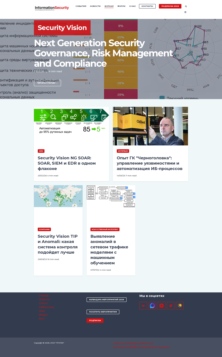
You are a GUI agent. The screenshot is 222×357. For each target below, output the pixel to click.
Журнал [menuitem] (109, 6)
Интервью (123, 151)
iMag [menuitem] (42, 311)
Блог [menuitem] (42, 318)
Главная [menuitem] (43, 295)
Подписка (95, 320)
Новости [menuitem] (95, 6)
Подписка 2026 (170, 6)
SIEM (41, 151)
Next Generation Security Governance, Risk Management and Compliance (103, 53)
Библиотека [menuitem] (46, 307)
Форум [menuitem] (121, 6)
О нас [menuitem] (132, 6)
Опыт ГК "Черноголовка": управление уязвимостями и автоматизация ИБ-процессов (149, 163)
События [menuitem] (81, 6)
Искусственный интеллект (105, 229)
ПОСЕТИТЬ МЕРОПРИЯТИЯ (103, 312)
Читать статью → (47, 83)
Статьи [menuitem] (43, 303)
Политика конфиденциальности (133, 343)
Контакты (147, 6)
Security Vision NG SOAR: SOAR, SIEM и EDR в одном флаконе (67, 163)
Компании (44, 229)
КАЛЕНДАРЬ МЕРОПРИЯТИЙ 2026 (106, 299)
